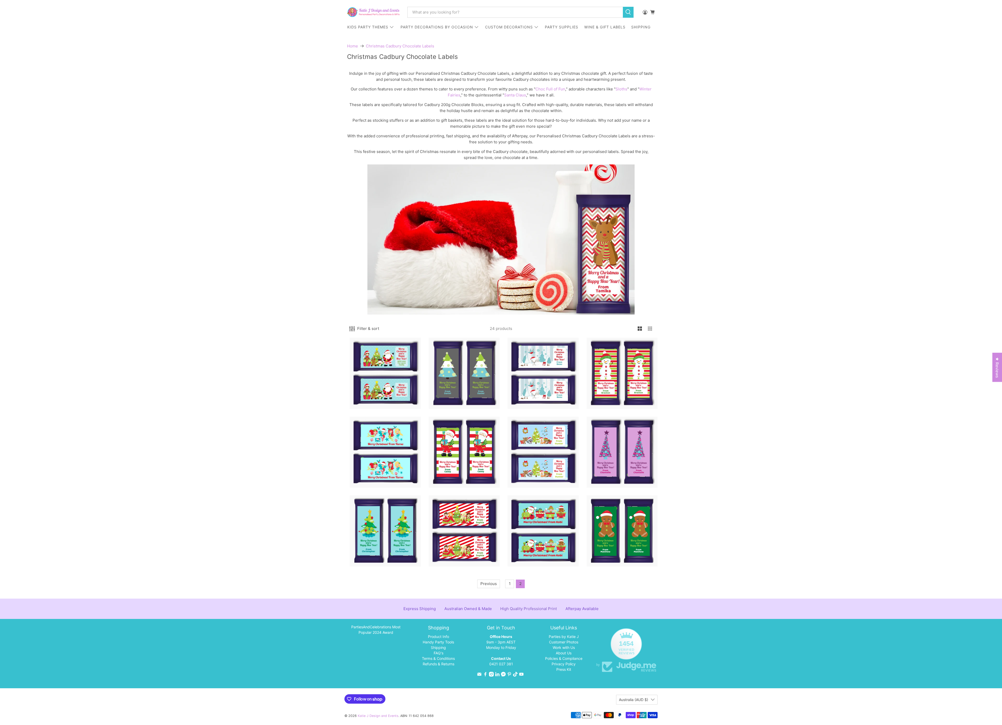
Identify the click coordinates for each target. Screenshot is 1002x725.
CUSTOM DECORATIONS (509, 27)
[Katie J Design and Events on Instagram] (491, 675)
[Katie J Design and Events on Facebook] (485, 675)
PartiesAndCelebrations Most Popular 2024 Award (376, 630)
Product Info (438, 636)
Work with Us (564, 647)
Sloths (621, 89)
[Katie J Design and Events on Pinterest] (509, 675)
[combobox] (515, 12)
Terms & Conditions (438, 658)
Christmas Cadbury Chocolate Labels (400, 46)
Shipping (438, 647)
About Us (563, 653)
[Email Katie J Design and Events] (479, 675)
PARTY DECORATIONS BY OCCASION (437, 27)
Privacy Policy (564, 664)
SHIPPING (641, 27)
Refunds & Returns (438, 664)
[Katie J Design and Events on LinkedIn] (497, 675)
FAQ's (438, 653)
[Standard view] (640, 329)
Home (352, 46)
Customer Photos (563, 642)
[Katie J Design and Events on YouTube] (521, 675)
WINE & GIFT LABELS (604, 27)
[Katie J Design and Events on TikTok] (515, 675)
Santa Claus (515, 95)
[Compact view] (650, 329)
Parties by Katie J (564, 636)
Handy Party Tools (438, 642)
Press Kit (563, 669)
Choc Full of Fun (550, 89)
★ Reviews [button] (997, 367)
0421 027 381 (501, 664)
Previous (488, 583)
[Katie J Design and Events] (373, 12)
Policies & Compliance (563, 658)
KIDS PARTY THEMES (367, 27)
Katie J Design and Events (378, 716)
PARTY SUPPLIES (561, 27)
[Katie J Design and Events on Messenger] (503, 675)
